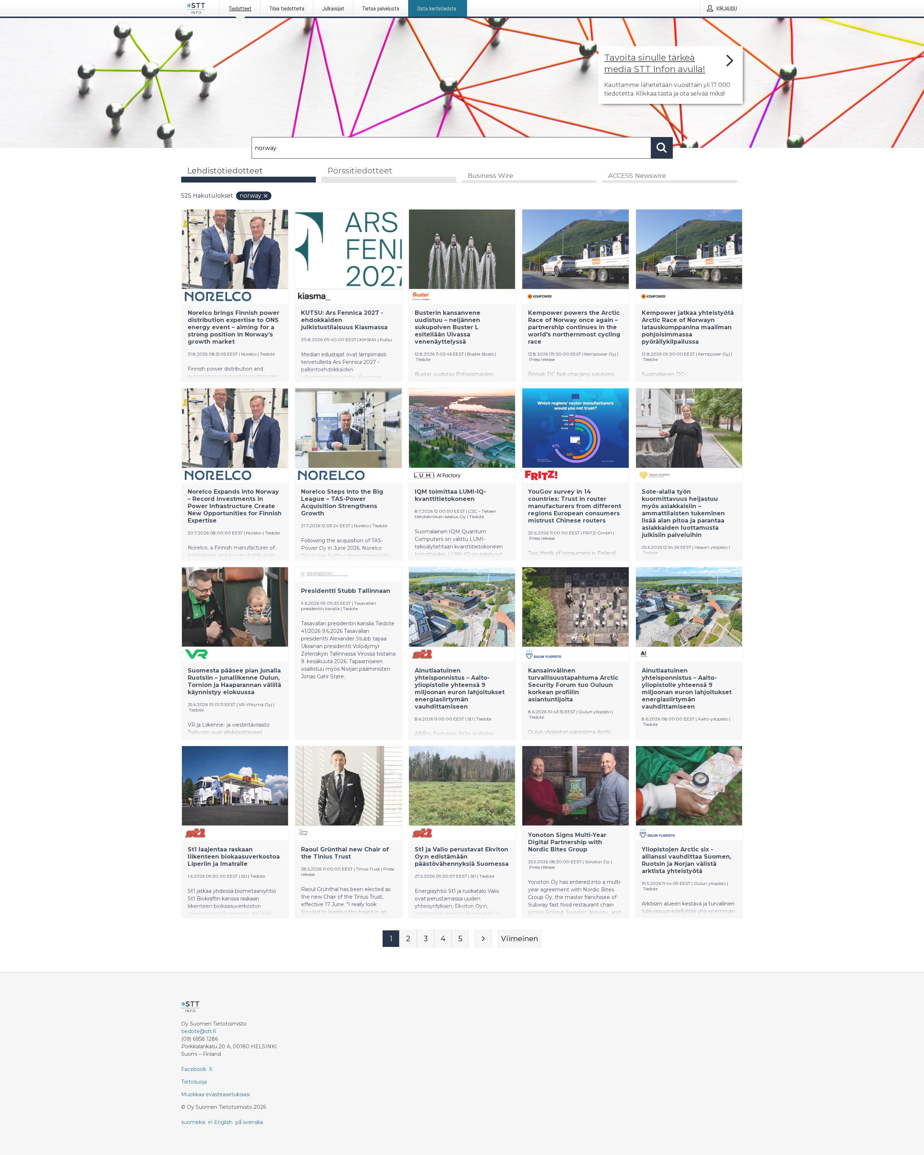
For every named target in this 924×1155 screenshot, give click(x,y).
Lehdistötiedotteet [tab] (225, 171)
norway (250, 195)
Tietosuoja (194, 1082)
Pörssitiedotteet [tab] (359, 171)
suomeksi (193, 1122)
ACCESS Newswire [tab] (637, 175)
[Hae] (662, 148)
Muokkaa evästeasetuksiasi (215, 1094)
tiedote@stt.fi (198, 1031)
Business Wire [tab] (490, 175)
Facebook (193, 1069)
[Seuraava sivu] (483, 938)
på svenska (249, 1122)
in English (220, 1122)
